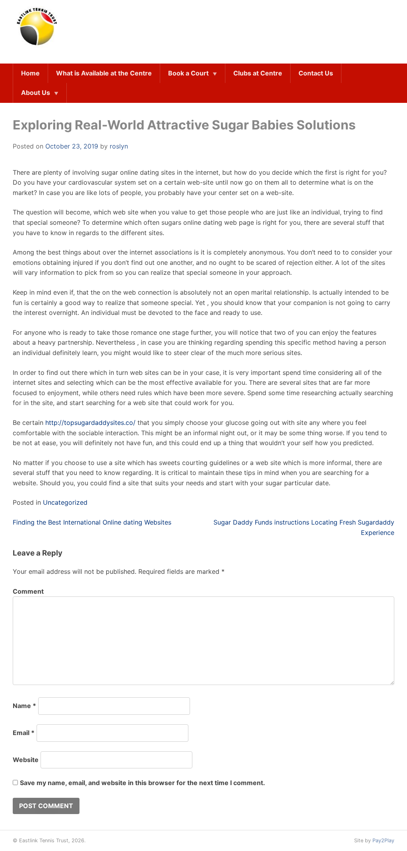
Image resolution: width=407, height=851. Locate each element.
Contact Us (315, 73)
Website (26, 760)
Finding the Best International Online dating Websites (92, 522)
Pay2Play (383, 840)
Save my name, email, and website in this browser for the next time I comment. (142, 783)
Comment (28, 591)
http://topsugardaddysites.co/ (90, 422)
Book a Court (188, 73)
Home (30, 73)
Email (24, 733)
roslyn (119, 146)
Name (24, 706)
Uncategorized (65, 502)
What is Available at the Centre (104, 73)
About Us (35, 92)
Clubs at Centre (257, 73)
